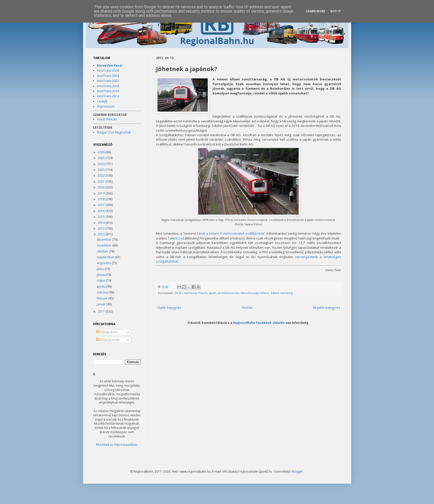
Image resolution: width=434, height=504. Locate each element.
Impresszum (106, 106)
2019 (101, 193)
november (104, 245)
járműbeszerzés (228, 293)
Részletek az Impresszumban (116, 444)
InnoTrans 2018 (108, 86)
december (104, 239)
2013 (101, 228)
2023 (101, 170)
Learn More (315, 11)
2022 (101, 175)
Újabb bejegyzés (169, 308)
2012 (101, 234)
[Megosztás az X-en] (188, 286)
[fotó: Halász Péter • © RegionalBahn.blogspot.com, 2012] (182, 95)
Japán (212, 293)
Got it (335, 11)
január (101, 304)
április (101, 286)
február (102, 298)
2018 (101, 199)
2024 (101, 164)
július (101, 269)
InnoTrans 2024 (108, 76)
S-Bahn (264, 293)
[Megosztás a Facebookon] (193, 286)
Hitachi (202, 293)
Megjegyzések (109, 340)
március (103, 292)
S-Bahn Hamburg (281, 293)
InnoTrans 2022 (108, 81)
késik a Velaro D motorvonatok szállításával (230, 233)
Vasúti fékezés (107, 119)
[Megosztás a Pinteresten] (198, 286)
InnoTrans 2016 (108, 91)
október (103, 251)
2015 (101, 217)
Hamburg (190, 293)
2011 (101, 311)
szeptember (106, 257)
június (101, 275)
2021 (101, 181)
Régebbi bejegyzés (326, 308)
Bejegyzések (108, 332)
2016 (101, 211)
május (101, 280)
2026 (101, 152)
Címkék (102, 101)
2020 (101, 187)
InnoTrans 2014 (108, 96)
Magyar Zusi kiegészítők (114, 132)
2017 (101, 205)
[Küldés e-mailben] (179, 286)
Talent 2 (174, 238)
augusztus (104, 263)
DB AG (178, 293)
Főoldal (247, 308)
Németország (249, 293)
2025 (101, 158)
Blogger (297, 471)
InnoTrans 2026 (108, 70)
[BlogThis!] (184, 286)
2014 (101, 223)
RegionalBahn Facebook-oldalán (259, 323)
